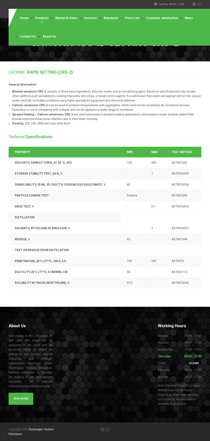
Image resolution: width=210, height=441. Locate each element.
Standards (111, 18)
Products (42, 18)
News (189, 18)
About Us (49, 36)
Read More (21, 398)
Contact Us (28, 36)
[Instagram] (199, 4)
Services (90, 18)
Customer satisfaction (162, 18)
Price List (132, 18)
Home (24, 18)
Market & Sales (66, 18)
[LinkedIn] (194, 4)
